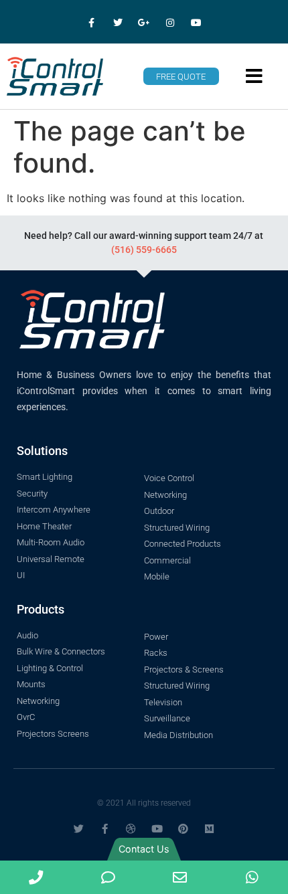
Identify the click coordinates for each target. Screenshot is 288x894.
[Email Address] (180, 877)
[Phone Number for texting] (108, 877)
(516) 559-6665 (144, 249)
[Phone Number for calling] (36, 877)
